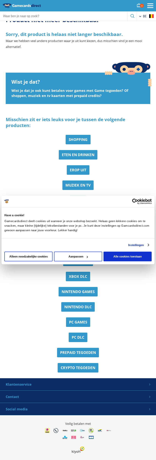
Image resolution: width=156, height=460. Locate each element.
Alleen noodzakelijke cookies (28, 256)
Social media (17, 409)
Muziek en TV (78, 185)
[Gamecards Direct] (22, 5)
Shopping (78, 139)
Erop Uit (78, 170)
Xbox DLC (78, 276)
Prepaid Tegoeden (78, 352)
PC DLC (78, 337)
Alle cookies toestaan (127, 256)
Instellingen (136, 245)
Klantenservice (19, 384)
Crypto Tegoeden (78, 367)
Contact (12, 396)
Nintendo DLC (78, 306)
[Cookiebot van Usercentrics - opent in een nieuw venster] (135, 201)
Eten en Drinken (78, 154)
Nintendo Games (78, 291)
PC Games (78, 322)
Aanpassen (75, 256)
